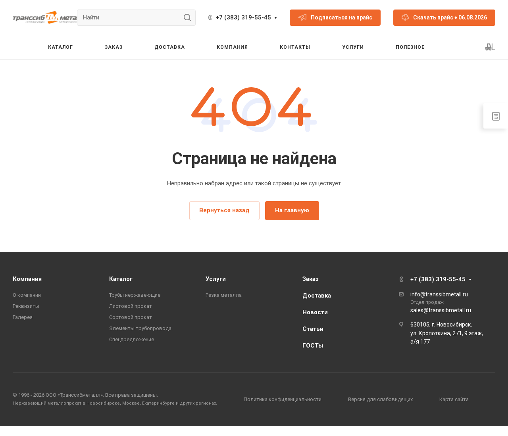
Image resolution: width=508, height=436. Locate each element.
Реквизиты (26, 306)
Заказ (310, 278)
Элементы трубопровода (140, 328)
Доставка (316, 295)
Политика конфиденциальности (282, 399)
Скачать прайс (450, 17)
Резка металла (224, 295)
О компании (27, 295)
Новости (315, 312)
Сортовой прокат (130, 317)
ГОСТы (312, 345)
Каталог (121, 278)
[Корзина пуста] (490, 47)
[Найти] (189, 18)
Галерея (23, 317)
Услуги (216, 278)
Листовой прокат (130, 306)
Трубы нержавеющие (134, 295)
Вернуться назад (224, 210)
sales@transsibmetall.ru (440, 310)
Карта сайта (454, 399)
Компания (27, 278)
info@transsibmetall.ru (439, 294)
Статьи (312, 328)
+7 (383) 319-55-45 (243, 17)
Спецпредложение (131, 339)
